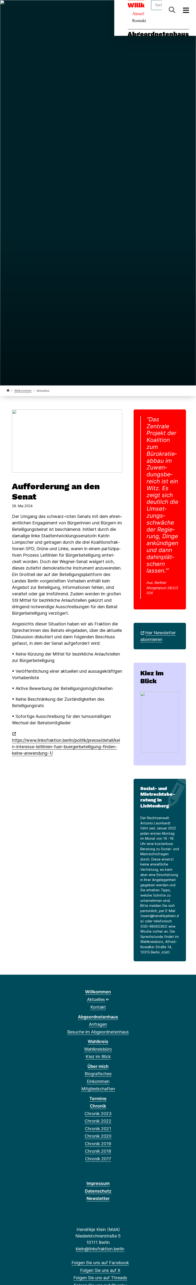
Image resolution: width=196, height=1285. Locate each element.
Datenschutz (98, 1191)
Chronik (98, 1105)
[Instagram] (40, 10)
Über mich (98, 1066)
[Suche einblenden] (172, 10)
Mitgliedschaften (98, 1088)
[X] (17, 10)
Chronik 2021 (98, 1128)
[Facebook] (9, 10)
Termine (98, 1098)
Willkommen (23, 390)
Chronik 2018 (98, 1151)
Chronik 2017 (98, 1158)
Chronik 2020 (98, 1136)
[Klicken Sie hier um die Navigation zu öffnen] (186, 10)
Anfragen (98, 1024)
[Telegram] (48, 10)
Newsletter (98, 1198)
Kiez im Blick (151, 677)
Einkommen (98, 1081)
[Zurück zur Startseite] (8, 390)
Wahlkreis (98, 1041)
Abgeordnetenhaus (158, 34)
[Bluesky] (32, 10)
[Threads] (24, 10)
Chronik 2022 (98, 1121)
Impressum (98, 1183)
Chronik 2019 (98, 1143)
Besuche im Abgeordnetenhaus (98, 1031)
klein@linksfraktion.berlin (100, 1248)
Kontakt (139, 20)
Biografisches (98, 1073)
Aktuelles (96, 999)
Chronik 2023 (98, 1113)
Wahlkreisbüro (98, 1049)
